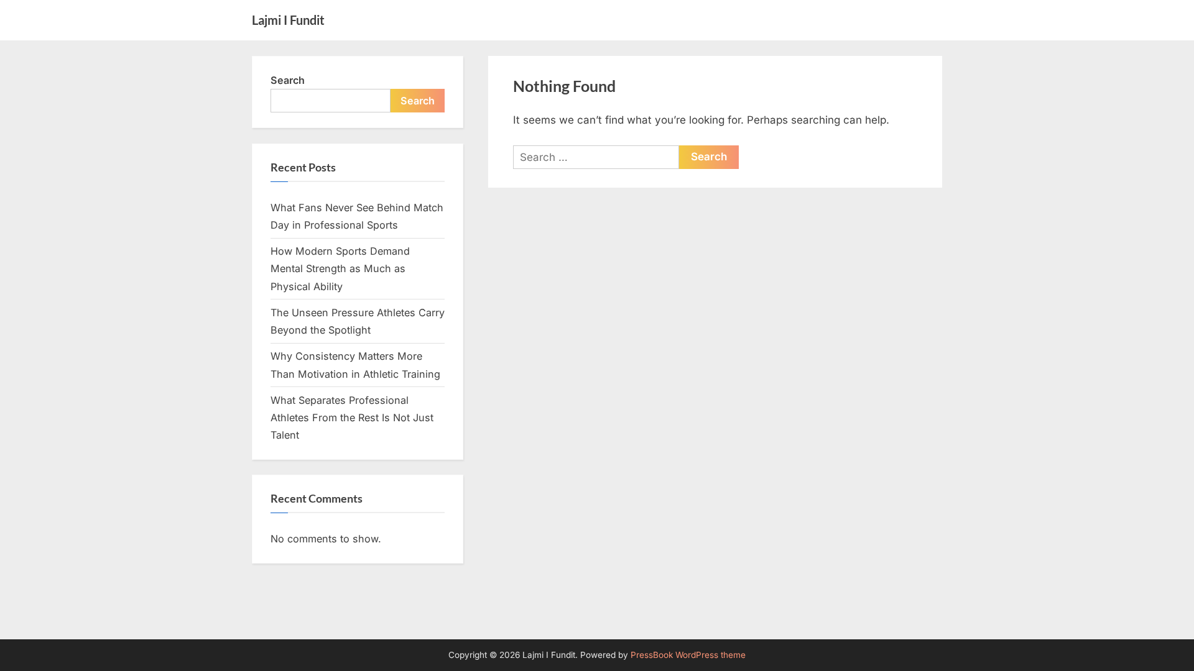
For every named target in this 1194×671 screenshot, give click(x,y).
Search (288, 80)
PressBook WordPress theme (688, 655)
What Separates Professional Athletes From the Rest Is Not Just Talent (352, 418)
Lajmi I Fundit (288, 19)
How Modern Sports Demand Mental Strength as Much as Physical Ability (340, 269)
